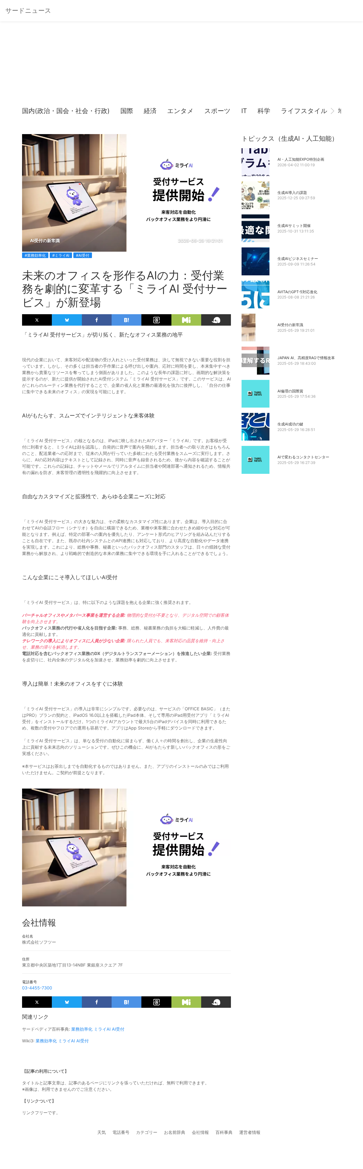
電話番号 (120, 1132)
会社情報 (200, 1132)
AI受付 (118, 1029)
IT (244, 111)
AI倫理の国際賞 (290, 391)
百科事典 (224, 1132)
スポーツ (217, 111)
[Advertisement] (181, 66)
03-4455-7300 (37, 987)
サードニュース (28, 10)
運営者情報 (249, 1132)
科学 (264, 111)
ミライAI (102, 1029)
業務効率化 (81, 1029)
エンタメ (180, 111)
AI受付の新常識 (290, 324)
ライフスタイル (304, 111)
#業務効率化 (35, 255)
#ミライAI (60, 255)
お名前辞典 (174, 1132)
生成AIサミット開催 (294, 225)
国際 (126, 111)
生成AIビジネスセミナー (297, 258)
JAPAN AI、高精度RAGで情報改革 (306, 357)
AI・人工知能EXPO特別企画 (300, 159)
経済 (150, 111)
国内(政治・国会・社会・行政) (66, 111)
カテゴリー (146, 1132)
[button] (30, 110)
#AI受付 (82, 255)
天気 (101, 1132)
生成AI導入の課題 (292, 192)
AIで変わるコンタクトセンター (303, 457)
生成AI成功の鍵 (290, 424)
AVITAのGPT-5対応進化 (297, 291)
